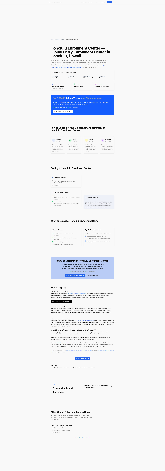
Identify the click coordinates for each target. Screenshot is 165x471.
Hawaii (62, 39)
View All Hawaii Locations (81, 438)
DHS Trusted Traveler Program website (76, 293)
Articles (103, 2)
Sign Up (109, 2)
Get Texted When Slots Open (63, 111)
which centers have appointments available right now (79, 350)
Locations (91, 2)
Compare (97, 2)
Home (52, 39)
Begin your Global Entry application (60, 301)
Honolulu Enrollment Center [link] (72, 39)
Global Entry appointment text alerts (66, 343)
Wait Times (83, 2)
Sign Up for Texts (82, 358)
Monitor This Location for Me (75, 275)
